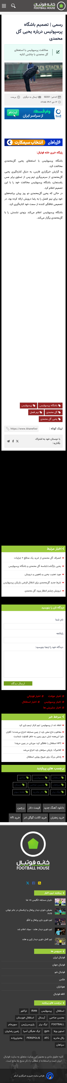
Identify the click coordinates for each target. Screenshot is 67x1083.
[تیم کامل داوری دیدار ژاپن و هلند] (60, 941)
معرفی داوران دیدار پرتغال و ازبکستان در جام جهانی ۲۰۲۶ (29, 912)
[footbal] (34, 850)
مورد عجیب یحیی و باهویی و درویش (43, 574)
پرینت (14, 97)
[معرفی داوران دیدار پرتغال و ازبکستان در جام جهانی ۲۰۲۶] (60, 911)
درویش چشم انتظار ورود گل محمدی (43, 591)
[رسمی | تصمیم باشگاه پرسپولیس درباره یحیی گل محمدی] (17, 441)
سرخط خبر (55, 717)
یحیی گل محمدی (49, 419)
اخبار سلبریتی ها (52, 708)
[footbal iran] (50, 5)
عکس (62, 979)
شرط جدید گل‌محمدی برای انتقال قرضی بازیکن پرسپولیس (32, 583)
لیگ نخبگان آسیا (31, 1031)
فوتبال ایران (59, 958)
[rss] (39, 883)
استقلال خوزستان (25, 1018)
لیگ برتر (56, 792)
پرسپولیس (27, 405)
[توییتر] (27, 883)
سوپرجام (12, 1024)
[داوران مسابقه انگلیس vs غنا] (60, 902)
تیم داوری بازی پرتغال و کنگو (39, 920)
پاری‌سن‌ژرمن (27, 1024)
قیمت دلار (34, 808)
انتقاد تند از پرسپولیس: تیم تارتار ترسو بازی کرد (40, 725)
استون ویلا (59, 1031)
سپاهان (57, 785)
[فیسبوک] (33, 883)
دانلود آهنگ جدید (54, 808)
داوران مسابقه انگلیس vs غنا (39, 900)
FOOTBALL (57, 1024)
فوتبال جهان (59, 965)
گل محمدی (52, 412)
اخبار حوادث (55, 696)
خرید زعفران (57, 818)
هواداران (61, 987)
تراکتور (22, 778)
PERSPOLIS (33, 1038)
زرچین (20, 808)
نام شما (59, 620)
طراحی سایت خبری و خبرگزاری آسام (29, 1075)
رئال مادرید (38, 792)
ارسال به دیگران (30, 97)
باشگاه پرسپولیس (48, 405)
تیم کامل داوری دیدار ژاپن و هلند (37, 939)
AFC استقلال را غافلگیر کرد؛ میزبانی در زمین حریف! (38, 743)
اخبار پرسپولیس (53, 702)
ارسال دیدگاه (18, 683)
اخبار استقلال (29, 702)
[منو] (3, 5)
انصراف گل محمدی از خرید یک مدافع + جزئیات (37, 558)
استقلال (56, 778)
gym (46, 1031)
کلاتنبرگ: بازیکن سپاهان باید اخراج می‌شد (42, 750)
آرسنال (18, 785)
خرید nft (15, 818)
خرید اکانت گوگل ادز (35, 818)
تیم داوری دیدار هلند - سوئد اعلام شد (34, 929)
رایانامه (59, 633)
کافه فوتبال (59, 994)
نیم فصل (34, 412)
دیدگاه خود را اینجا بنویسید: (49, 647)
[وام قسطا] (33, 113)
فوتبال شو (60, 972)
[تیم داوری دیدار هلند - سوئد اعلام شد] (60, 931)
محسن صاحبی (37, 785)
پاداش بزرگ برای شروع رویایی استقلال (44, 757)
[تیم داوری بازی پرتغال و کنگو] (60, 921)
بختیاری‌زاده (16, 1038)
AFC (46, 1038)
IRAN (34, 1011)
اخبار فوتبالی (34, 696)
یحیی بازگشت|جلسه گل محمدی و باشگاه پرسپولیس (35, 566)
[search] (12, 6)
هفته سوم (19, 792)
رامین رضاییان (12, 1031)
